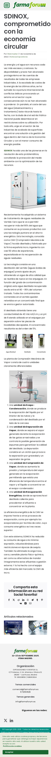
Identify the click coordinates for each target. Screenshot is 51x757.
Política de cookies (12, 746)
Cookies (24, 732)
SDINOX (8, 150)
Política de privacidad (10, 732)
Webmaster (12, 54)
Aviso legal (33, 732)
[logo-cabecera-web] (29, 2)
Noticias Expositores (19, 57)
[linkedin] (11, 720)
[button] (6, 628)
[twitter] (5, 720)
